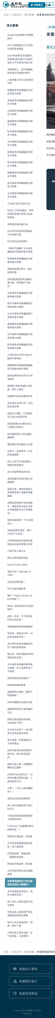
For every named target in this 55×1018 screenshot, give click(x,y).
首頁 (6, 14)
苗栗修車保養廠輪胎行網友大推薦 (20, 153)
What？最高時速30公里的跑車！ (20, 607)
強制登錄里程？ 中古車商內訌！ (20, 521)
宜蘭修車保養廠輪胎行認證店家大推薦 (20, 91)
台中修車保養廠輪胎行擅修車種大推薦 (20, 335)
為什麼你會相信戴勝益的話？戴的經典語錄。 (20, 645)
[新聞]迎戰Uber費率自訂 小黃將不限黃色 (19, 425)
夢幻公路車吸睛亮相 (17, 557)
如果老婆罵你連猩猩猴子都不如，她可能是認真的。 (20, 753)
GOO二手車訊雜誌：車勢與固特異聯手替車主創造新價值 (20, 214)
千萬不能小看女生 (16, 550)
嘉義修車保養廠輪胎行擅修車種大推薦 (20, 325)
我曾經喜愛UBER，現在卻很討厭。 (19, 270)
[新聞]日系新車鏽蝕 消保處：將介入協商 (19, 387)
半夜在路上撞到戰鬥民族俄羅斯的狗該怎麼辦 (20, 913)
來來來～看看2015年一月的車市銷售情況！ (20, 635)
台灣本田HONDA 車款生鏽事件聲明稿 (19, 356)
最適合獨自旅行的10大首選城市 (20, 377)
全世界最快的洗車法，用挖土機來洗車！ (20, 893)
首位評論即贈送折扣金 (18, 471)
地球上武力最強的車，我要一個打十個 (20, 923)
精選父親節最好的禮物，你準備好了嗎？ (20, 720)
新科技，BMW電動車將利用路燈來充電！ (20, 655)
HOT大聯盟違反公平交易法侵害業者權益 (20, 46)
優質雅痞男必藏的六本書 (20, 444)
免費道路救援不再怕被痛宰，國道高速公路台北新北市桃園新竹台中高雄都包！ (20, 508)
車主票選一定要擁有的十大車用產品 (20, 741)
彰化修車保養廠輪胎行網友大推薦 (20, 133)
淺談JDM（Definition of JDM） (19, 573)
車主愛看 (29, 14)
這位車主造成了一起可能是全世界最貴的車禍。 (20, 731)
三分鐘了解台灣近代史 (18, 203)
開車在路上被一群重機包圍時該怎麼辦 (20, 765)
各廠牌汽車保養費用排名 (20, 396)
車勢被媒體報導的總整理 (20, 626)
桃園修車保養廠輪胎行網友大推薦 (20, 174)
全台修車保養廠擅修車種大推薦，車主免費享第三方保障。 (20, 667)
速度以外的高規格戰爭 (18, 798)
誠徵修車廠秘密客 (16, 684)
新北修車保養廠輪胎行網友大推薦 (20, 184)
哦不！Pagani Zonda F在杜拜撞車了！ (19, 597)
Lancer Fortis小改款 (17, 564)
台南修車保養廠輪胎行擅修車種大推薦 (20, 294)
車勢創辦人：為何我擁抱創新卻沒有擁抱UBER (20, 71)
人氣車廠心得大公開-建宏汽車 (20, 81)
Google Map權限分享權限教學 (20, 36)
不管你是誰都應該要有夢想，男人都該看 (20, 844)
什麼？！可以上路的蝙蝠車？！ (20, 789)
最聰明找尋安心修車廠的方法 (20, 710)
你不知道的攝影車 (16, 588)
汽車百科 (16, 14)
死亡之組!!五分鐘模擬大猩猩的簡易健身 (19, 463)
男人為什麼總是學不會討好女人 (20, 807)
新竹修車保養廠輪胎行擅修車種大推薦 (20, 346)
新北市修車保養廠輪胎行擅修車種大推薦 (20, 304)
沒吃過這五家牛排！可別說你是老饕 (20, 404)
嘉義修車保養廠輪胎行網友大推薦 (20, 122)
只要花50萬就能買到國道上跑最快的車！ (20, 817)
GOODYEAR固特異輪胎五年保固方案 (19, 232)
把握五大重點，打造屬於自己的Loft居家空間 (20, 415)
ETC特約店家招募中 (17, 241)
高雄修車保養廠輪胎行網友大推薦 (20, 102)
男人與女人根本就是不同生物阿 (20, 903)
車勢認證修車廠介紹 (17, 224)
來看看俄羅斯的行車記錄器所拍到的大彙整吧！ (20, 882)
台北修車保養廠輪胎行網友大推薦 (20, 194)
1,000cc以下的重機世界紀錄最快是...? (20, 827)
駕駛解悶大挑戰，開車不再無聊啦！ (20, 693)
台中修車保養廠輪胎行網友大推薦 (20, 143)
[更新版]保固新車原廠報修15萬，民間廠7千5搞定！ (19, 282)
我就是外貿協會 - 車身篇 (19, 836)
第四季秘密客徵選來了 (18, 678)
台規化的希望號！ (16, 581)
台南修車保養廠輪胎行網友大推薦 (20, 112)
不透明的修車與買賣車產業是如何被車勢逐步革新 (20, 542)
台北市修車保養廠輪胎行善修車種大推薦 (20, 315)
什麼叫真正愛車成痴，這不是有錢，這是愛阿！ (20, 934)
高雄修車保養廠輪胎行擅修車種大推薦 (20, 260)
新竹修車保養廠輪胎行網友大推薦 (20, 164)
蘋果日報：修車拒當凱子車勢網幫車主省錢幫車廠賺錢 (20, 492)
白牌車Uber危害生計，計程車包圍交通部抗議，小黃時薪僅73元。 (20, 778)
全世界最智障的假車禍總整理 (20, 872)
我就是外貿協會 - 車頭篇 (19, 863)
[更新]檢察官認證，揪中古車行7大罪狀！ (19, 531)
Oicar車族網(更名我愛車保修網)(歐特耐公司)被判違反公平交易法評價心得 (20, 59)
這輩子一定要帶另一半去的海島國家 (20, 452)
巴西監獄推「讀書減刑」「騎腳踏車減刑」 (20, 855)
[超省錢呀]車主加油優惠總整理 (19, 435)
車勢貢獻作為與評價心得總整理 (20, 480)
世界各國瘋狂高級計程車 (20, 702)
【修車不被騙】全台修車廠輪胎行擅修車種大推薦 (20, 249)
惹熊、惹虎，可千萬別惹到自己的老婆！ (20, 617)
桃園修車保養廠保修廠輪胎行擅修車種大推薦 (20, 366)
